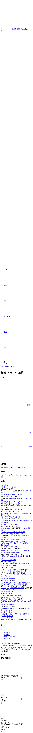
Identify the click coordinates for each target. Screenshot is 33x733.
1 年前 (30, 467)
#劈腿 (14, 608)
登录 (2, 695)
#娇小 (20, 575)
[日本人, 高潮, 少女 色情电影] (7, 616)
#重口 (19, 614)
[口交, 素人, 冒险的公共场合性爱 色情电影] (11, 547)
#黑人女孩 (13, 550)
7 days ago (10, 467)
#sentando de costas (6, 528)
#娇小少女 (17, 563)
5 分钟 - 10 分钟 (8, 475)
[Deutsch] (17, 196)
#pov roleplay (4, 513)
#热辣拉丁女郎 (5, 550)
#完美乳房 (11, 535)
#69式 (2, 558)
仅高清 (6, 485)
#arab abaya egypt (6, 588)
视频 (5, 366)
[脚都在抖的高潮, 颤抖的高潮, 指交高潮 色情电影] (13, 539)
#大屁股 (27, 528)
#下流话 (23, 563)
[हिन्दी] (17, 210)
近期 (30, 446)
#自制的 (17, 535)
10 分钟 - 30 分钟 (18, 475)
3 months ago (24, 467)
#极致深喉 (18, 556)
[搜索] (16, 240)
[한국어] (17, 114)
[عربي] (17, 142)
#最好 (21, 582)
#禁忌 (2, 492)
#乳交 (22, 491)
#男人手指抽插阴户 (22, 543)
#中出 (2, 569)
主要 (2, 366)
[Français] (17, 183)
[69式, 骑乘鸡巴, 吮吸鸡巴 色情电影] (9, 565)
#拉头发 (15, 614)
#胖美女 (22, 528)
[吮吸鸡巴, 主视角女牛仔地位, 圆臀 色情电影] (12, 597)
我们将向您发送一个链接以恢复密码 (12, 724)
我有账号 (3, 720)
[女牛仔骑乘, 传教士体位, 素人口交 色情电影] (12, 509)
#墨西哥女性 (25, 614)
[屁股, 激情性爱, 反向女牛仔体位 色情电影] (11, 494)
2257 (5, 640)
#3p (16, 595)
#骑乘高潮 (4, 619)
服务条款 (7, 635)
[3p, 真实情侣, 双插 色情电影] (7, 591)
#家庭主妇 (27, 608)
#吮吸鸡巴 (4, 601)
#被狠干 (16, 582)
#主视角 (24, 513)
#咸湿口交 (4, 556)
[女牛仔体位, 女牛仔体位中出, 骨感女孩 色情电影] (13, 571)
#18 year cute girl (5, 520)
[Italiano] (17, 87)
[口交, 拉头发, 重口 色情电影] (7, 610)
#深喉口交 (13, 520)
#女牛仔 (23, 535)
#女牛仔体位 (8, 569)
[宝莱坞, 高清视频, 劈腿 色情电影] (8, 604)
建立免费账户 (5, 697)
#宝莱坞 (3, 608)
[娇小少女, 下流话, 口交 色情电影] (8, 560)
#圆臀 (21, 601)
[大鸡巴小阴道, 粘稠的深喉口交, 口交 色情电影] (13, 552)
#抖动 (14, 543)
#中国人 (26, 619)
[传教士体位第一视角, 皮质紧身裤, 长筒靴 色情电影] (14, 584)
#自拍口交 (18, 513)
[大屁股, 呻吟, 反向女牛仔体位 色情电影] (10, 524)
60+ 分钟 (6, 477)
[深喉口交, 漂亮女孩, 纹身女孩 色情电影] (10, 517)
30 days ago (16, 467)
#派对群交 (4, 582)
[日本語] (17, 101)
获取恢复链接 (5, 728)
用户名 (3, 678)
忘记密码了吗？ (6, 722)
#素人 (25, 601)
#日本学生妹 (11, 619)
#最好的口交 (11, 556)
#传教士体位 (28, 491)
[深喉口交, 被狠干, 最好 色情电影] (8, 578)
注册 (2, 718)
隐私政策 (7, 638)
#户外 (18, 550)
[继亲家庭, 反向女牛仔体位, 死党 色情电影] (11, 502)
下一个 (4, 628)
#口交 (28, 550)
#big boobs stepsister (6, 491)
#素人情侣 (26, 498)
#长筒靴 (21, 588)
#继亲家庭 (4, 506)
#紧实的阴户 (12, 498)
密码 (2, 679)
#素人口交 (20, 498)
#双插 (9, 595)
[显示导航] (16, 14)
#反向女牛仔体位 (12, 506)
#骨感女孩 (14, 575)
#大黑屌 (9, 543)
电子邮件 (3, 701)
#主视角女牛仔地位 (13, 601)
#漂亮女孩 (20, 520)
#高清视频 (9, 608)
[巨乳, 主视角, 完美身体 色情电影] (8, 487)
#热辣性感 (26, 582)
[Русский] (17, 128)
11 (1, 628)
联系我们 (7, 633)
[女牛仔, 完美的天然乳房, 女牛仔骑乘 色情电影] (13, 532)
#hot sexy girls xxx (6, 575)
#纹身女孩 (27, 520)
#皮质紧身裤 (15, 588)
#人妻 (13, 595)
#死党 (20, 506)
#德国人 (3, 563)
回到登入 (3, 729)
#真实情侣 (4, 595)
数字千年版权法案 (9, 637)
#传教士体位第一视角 (7, 590)
